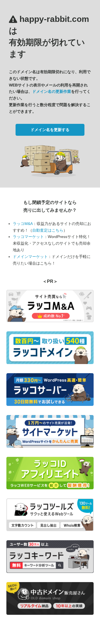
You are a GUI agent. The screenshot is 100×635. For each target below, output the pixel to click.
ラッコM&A (23, 223)
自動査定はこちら (47, 230)
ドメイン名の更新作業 (51, 91)
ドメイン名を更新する (50, 129)
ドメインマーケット (30, 256)
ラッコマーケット (28, 236)
